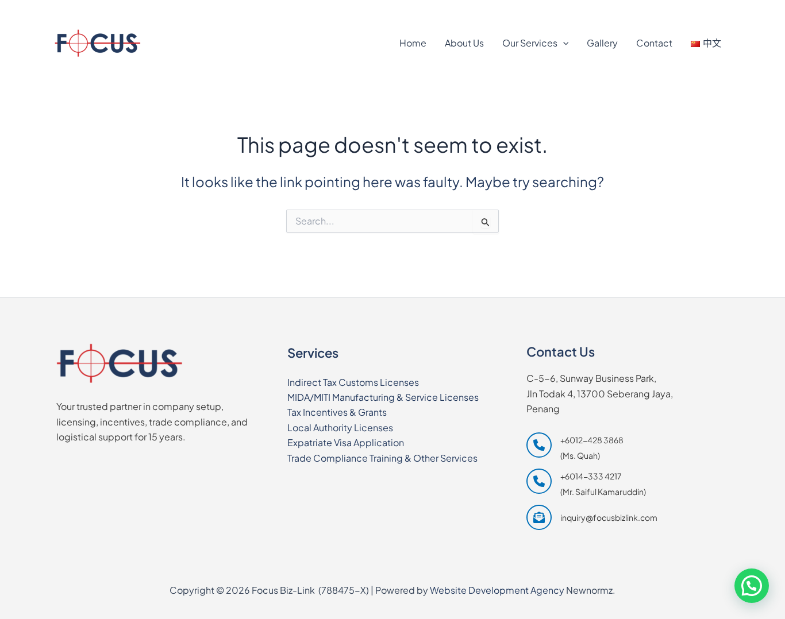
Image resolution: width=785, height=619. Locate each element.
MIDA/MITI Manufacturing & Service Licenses (383, 397)
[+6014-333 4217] (172, 9)
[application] (563, 43)
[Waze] (714, 9)
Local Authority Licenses (340, 427)
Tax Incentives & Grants (337, 412)
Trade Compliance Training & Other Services (382, 458)
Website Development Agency (497, 590)
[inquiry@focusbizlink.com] (591, 517)
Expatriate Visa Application (345, 442)
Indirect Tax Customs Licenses (353, 382)
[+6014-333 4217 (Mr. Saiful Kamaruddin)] (586, 484)
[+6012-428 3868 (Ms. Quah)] (575, 447)
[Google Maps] (660, 9)
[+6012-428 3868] (92, 9)
